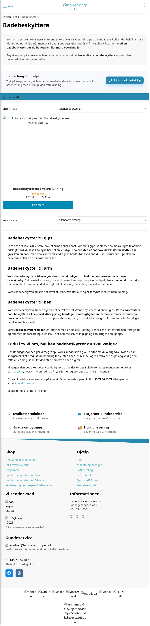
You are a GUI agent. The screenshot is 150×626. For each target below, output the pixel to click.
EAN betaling (85, 470)
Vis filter (13, 97)
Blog (79, 459)
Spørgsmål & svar (87, 480)
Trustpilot (17, 371)
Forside (7, 16)
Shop (16, 16)
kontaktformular (25, 383)
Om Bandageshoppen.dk (20, 459)
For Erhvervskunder (17, 465)
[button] (144, 6)
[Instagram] (19, 573)
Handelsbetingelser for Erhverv (24, 480)
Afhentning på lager (89, 465)
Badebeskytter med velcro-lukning (38, 189)
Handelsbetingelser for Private (24, 475)
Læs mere (38, 205)
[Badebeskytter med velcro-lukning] (38, 151)
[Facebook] (9, 573)
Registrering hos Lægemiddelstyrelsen (29, 485)
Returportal (84, 475)
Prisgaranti (12, 470)
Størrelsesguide (86, 485)
